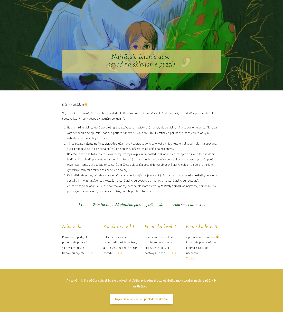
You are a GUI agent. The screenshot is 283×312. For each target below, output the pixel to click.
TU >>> (89, 253)
